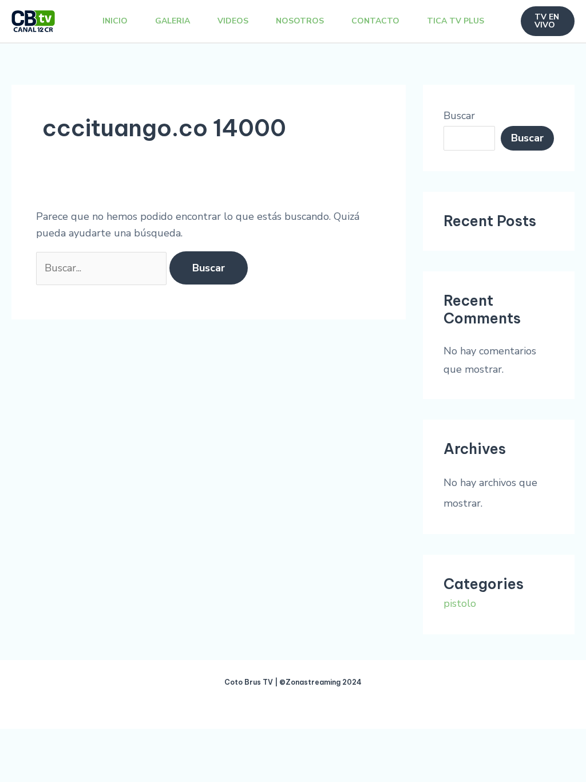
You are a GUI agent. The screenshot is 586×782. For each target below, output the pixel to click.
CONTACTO (375, 20)
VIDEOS (232, 20)
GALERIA (172, 20)
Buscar (459, 116)
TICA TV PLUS (455, 20)
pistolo (460, 603)
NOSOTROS (300, 20)
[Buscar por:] (102, 268)
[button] (548, 21)
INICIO (115, 20)
